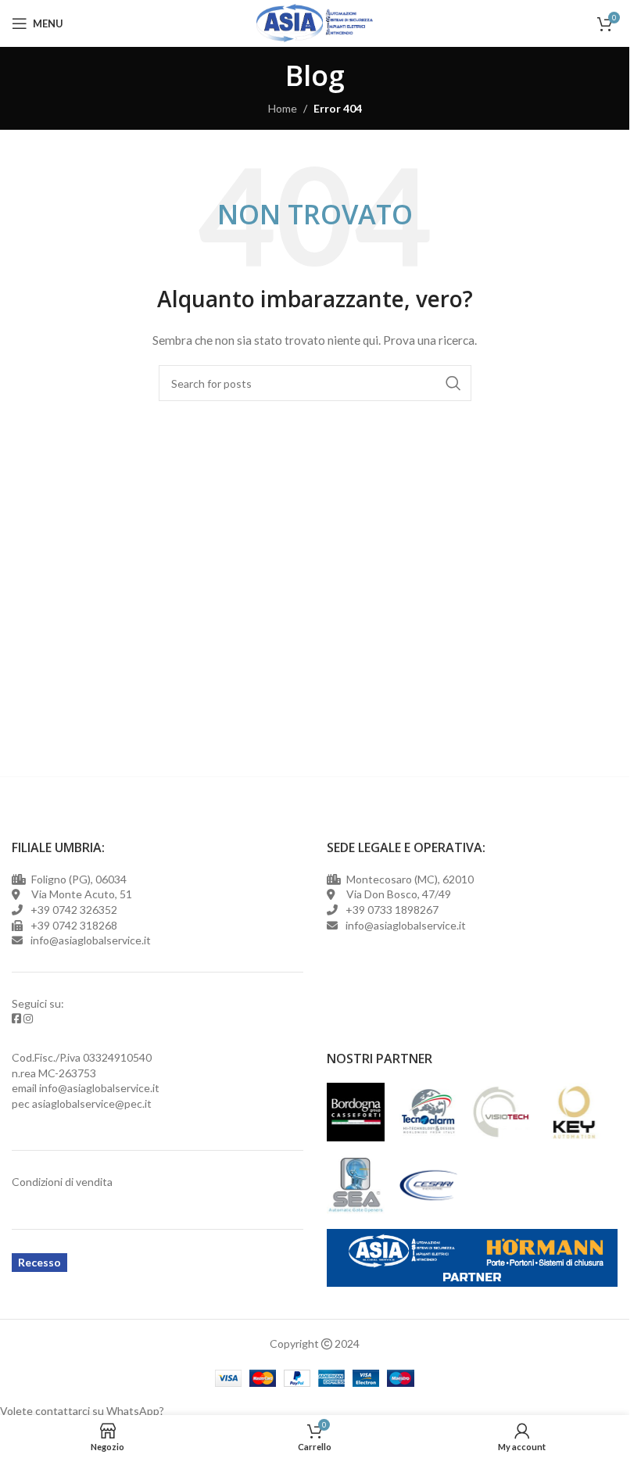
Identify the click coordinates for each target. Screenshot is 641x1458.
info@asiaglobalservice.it (99, 1087)
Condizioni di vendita (62, 1181)
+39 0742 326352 (73, 909)
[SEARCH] (453, 383)
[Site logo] (314, 22)
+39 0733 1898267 (389, 909)
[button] (314, 1411)
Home (282, 108)
